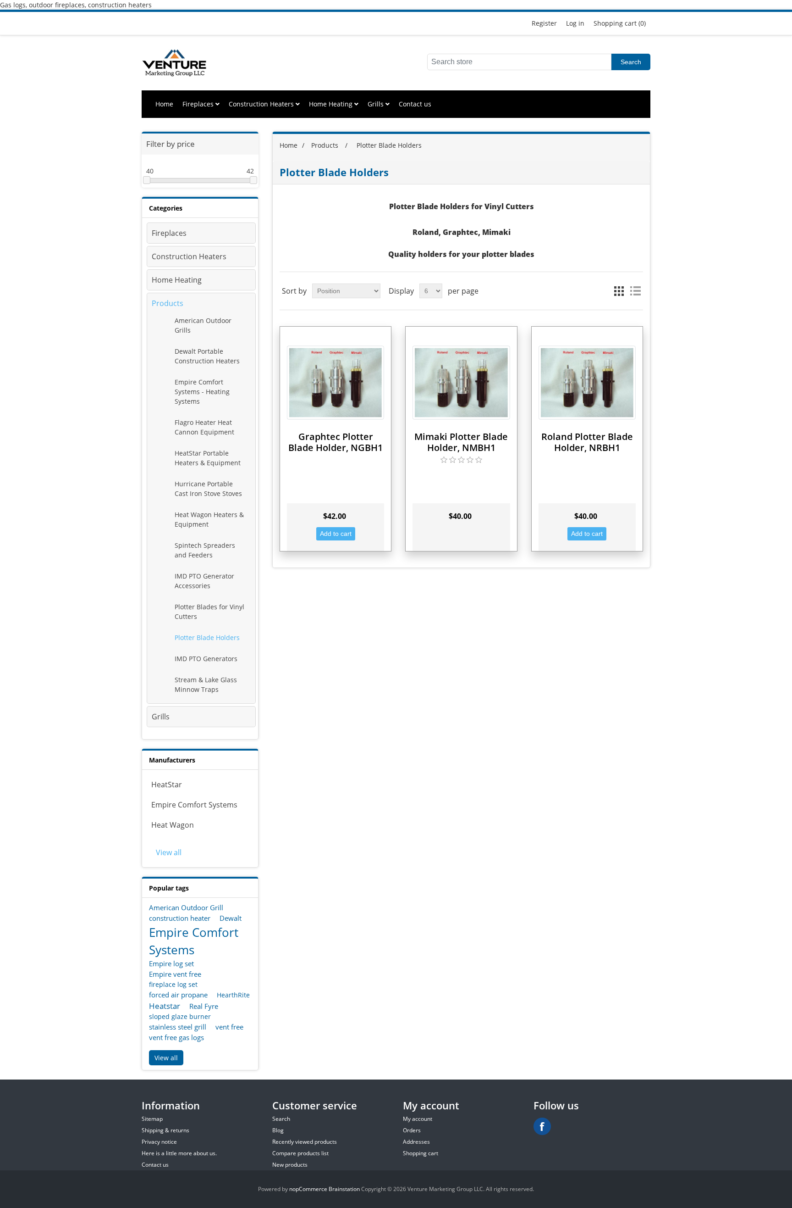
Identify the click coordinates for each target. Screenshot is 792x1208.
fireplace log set (173, 984)
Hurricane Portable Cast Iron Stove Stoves (208, 488)
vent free (229, 1026)
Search (631, 62)
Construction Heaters (262, 104)
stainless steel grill (177, 1026)
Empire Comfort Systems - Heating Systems (202, 392)
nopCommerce (308, 1189)
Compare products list (300, 1153)
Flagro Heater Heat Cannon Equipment (204, 427)
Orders (412, 1130)
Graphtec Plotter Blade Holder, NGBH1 (335, 442)
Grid (618, 291)
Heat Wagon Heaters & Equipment (209, 519)
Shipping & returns (165, 1130)
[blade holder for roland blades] (587, 382)
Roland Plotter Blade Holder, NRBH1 (587, 442)
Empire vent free (175, 974)
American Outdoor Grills (203, 325)
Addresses (416, 1142)
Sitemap (152, 1119)
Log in (575, 23)
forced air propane (178, 994)
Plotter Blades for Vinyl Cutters (209, 611)
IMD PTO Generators (206, 658)
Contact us (415, 104)
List (635, 291)
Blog (278, 1130)
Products (167, 303)
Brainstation (345, 1189)
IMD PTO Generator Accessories (204, 581)
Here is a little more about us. (179, 1153)
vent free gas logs (176, 1037)
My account (417, 1119)
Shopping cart (420, 1153)
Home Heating (331, 104)
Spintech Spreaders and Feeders (205, 550)
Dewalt (231, 918)
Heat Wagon (172, 825)
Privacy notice (159, 1142)
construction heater (179, 918)
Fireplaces (198, 104)
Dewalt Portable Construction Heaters (207, 356)
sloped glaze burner (180, 1016)
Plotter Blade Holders (207, 637)
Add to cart (336, 533)
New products (290, 1165)
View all (169, 852)
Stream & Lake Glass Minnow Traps (206, 684)
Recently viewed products (304, 1142)
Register (544, 23)
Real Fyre (203, 1006)
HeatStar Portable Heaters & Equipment (208, 458)
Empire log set (171, 963)
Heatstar (164, 1006)
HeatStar (166, 784)
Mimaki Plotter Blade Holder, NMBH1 (461, 442)
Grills (376, 104)
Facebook (542, 1126)
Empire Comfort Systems (194, 805)
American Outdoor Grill (186, 907)
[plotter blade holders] (335, 382)
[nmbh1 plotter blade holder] (461, 382)
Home (164, 104)
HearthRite (233, 995)
